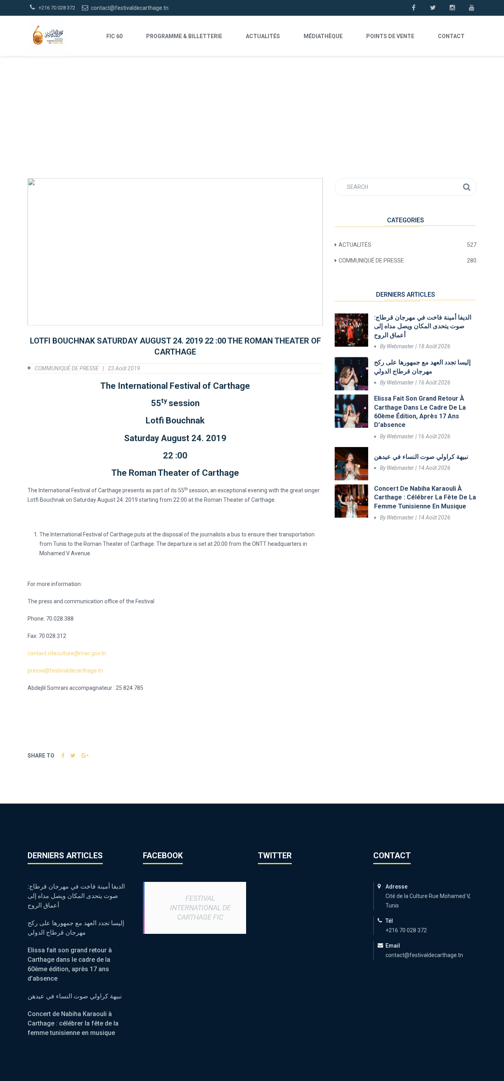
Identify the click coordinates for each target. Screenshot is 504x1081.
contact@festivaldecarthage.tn (129, 8)
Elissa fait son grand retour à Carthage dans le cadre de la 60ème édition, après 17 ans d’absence (420, 412)
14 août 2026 (434, 468)
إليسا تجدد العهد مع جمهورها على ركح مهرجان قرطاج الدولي (422, 366)
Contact (451, 36)
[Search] (466, 187)
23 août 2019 (124, 368)
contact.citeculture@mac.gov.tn (67, 653)
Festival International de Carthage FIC (200, 907)
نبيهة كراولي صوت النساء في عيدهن (421, 456)
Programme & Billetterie (184, 36)
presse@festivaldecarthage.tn (65, 670)
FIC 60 (114, 36)
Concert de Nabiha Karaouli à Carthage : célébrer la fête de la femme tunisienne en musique (425, 497)
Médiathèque (323, 36)
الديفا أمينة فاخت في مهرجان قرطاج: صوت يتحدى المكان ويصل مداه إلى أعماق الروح (422, 326)
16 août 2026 (434, 382)
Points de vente (390, 36)
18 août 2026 (434, 346)
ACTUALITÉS (263, 36)
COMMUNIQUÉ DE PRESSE (67, 368)
